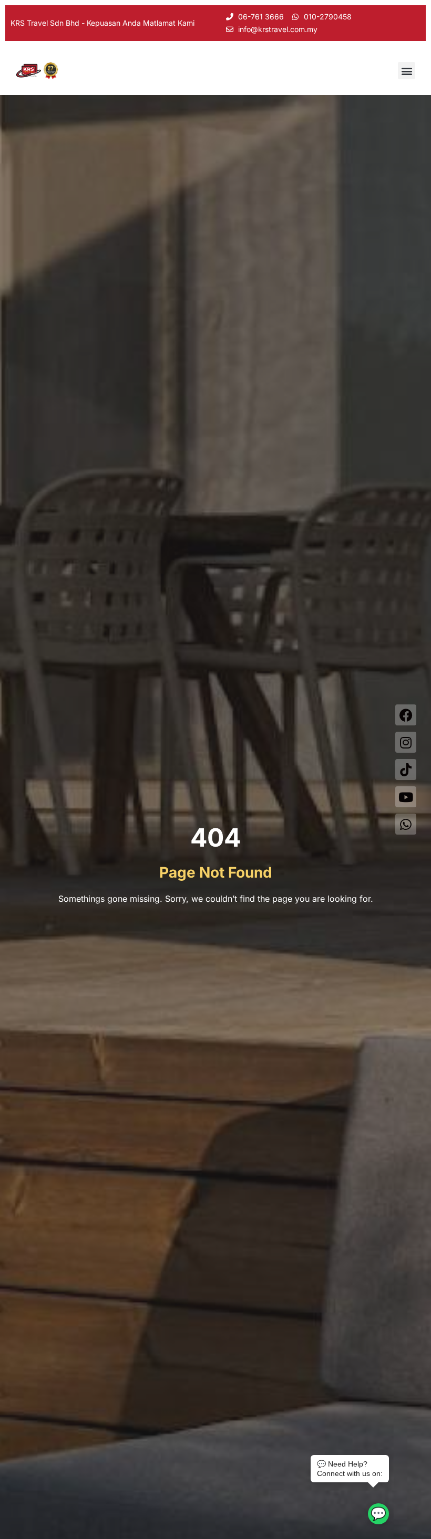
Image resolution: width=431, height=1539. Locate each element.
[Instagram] (405, 742)
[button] (406, 70)
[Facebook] (405, 714)
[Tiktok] (405, 769)
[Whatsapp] (405, 824)
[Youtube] (405, 796)
